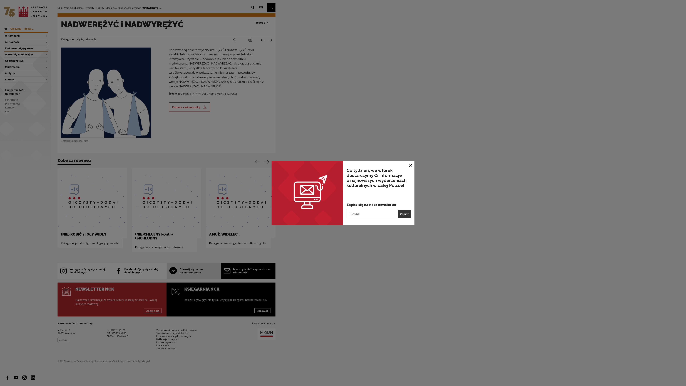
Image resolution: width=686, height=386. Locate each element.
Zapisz (404, 214)
